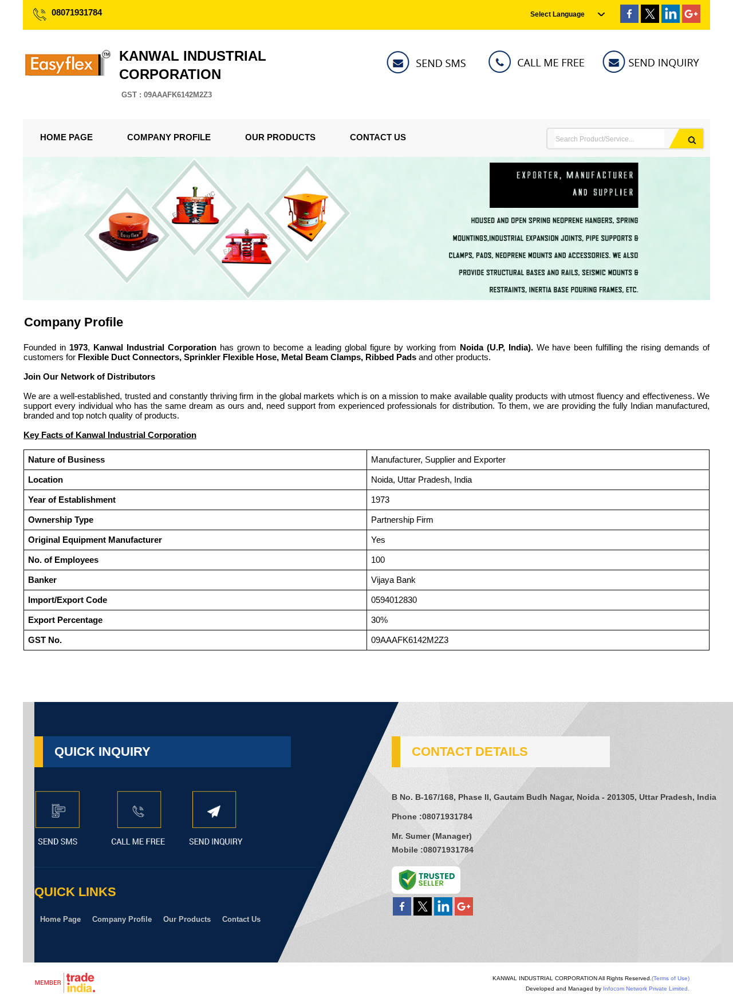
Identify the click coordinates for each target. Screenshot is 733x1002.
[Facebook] (629, 20)
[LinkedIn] (670, 20)
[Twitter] (650, 20)
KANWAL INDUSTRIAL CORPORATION (192, 73)
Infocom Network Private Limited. (646, 988)
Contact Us (378, 137)
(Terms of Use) (670, 978)
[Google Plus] (691, 20)
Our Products (280, 137)
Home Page (66, 137)
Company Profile (169, 137)
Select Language (557, 14)
